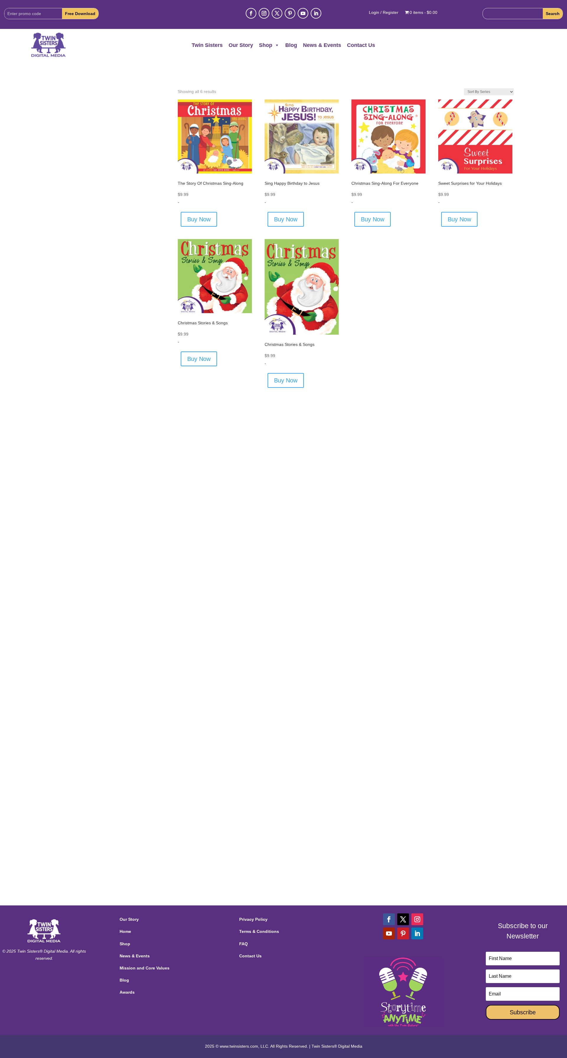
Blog (291, 45)
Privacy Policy (253, 919)
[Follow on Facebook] (251, 13)
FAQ (243, 943)
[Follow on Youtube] (303, 13)
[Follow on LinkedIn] (316, 13)
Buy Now (199, 219)
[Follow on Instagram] (264, 13)
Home (125, 931)
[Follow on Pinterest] (290, 13)
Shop (265, 45)
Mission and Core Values (145, 968)
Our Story (241, 45)
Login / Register (383, 12)
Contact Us (361, 45)
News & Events (322, 45)
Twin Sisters (207, 45)
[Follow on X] (277, 13)
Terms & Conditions (259, 931)
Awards (127, 992)
